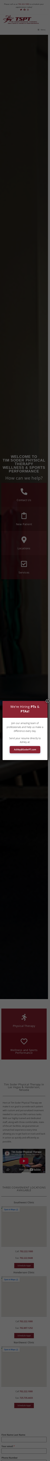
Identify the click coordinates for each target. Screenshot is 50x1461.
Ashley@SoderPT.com (25, 749)
